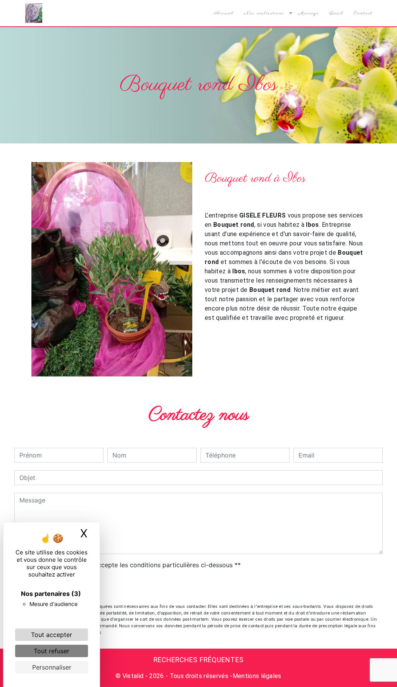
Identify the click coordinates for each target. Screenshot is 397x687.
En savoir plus (315, 357)
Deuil (336, 13)
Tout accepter (51, 635)
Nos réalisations (264, 13)
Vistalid (133, 676)
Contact (363, 13)
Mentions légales (257, 676)
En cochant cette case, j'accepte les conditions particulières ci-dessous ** (131, 565)
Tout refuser (51, 651)
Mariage (308, 13)
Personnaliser (51, 667)
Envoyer (198, 587)
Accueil (224, 13)
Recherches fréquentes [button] (199, 660)
